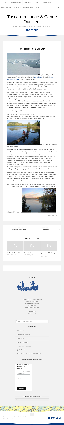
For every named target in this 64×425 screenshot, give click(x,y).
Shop (37, 7)
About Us (16, 7)
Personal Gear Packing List (24, 346)
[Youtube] (37, 30)
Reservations (15, 2)
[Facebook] (27, 30)
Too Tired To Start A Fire (14, 253)
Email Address (21, 373)
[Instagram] (32, 30)
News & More (27, 7)
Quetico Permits (21, 350)
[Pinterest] (35, 30)
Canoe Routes (6, 7)
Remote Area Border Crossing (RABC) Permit (29, 353)
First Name (20, 378)
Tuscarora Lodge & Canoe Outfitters (32, 19)
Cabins (37, 2)
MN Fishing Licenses (22, 342)
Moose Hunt (27, 253)
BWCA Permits (20, 330)
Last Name (20, 383)
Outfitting (27, 2)
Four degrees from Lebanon (32, 49)
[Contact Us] (29, 30)
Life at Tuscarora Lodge (32, 45)
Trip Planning (47, 2)
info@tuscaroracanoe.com (32, 307)
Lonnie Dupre (38, 77)
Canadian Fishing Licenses (24, 334)
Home (6, 2)
